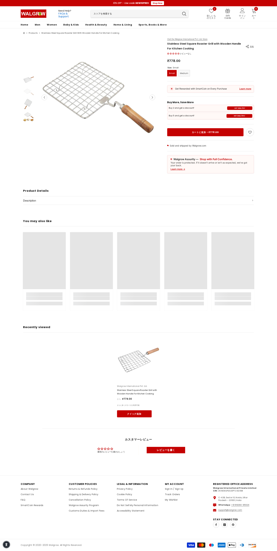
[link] (250, 132)
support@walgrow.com (230, 510)
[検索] (139, 13)
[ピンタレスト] (233, 525)
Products (33, 33)
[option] (98, 97)
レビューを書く (166, 450)
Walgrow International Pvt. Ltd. (132, 386)
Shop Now (157, 3)
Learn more (245, 88)
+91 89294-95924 (240, 505)
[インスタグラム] (225, 525)
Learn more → (178, 169)
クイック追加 (134, 413)
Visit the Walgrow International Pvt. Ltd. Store (187, 39)
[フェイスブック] (216, 525)
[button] (44, 97)
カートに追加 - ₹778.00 (205, 132)
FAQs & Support (63, 15)
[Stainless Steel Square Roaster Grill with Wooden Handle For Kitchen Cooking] (138, 359)
